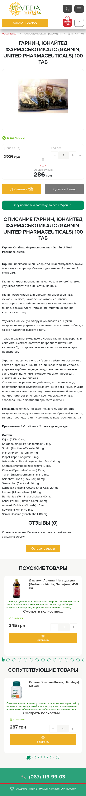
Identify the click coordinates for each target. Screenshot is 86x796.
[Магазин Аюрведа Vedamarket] (25, 9)
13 (72, 659)
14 (78, 659)
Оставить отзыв (43, 548)
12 (66, 659)
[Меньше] (54, 155)
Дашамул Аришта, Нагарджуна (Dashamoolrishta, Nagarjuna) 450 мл (53, 584)
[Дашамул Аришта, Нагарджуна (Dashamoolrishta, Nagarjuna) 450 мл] (16, 589)
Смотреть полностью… (43, 611)
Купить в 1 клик (64, 189)
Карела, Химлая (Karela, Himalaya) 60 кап (54, 684)
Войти (67, 8)
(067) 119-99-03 (47, 776)
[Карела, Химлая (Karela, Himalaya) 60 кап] (16, 690)
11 (60, 659)
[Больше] (72, 155)
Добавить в (19, 189)
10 (54, 659)
